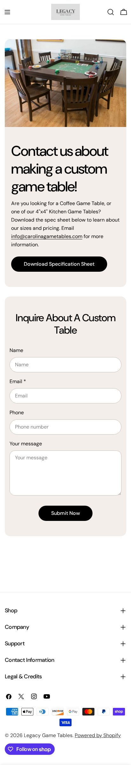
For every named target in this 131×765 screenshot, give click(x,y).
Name (16, 350)
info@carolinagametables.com (46, 236)
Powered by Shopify (98, 735)
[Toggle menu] (7, 12)
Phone (17, 412)
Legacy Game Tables (48, 735)
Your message (26, 443)
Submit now (65, 513)
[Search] (110, 12)
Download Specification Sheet (59, 264)
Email (18, 381)
